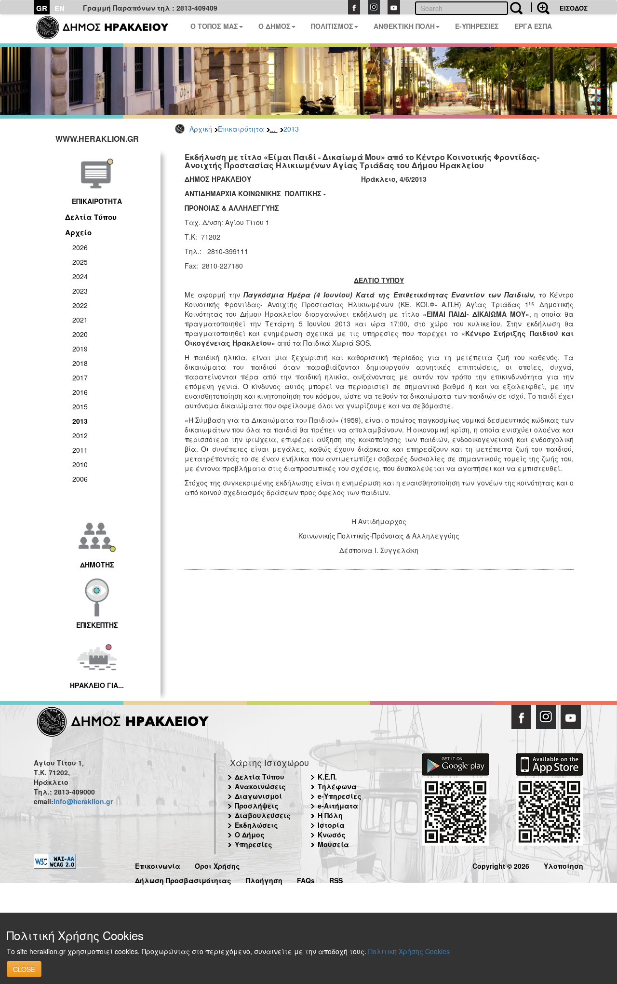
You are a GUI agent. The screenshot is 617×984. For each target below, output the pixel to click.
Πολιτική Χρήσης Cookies (409, 951)
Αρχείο (78, 232)
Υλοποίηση (563, 864)
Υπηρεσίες (253, 844)
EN (59, 8)
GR (41, 8)
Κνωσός (332, 834)
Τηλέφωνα (337, 786)
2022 (80, 305)
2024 (80, 276)
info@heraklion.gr (83, 801)
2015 (80, 406)
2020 (80, 334)
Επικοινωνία (157, 864)
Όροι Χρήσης (217, 864)
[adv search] (540, 7)
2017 (80, 377)
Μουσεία (333, 844)
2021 (80, 319)
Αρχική (200, 129)
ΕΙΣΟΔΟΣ (574, 8)
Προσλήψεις (257, 805)
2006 (80, 479)
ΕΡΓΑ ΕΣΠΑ (533, 26)
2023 (80, 291)
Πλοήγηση (264, 879)
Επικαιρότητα (241, 129)
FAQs (306, 879)
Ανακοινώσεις (260, 786)
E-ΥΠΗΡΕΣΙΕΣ (477, 26)
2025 (80, 262)
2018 (80, 363)
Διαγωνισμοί (258, 796)
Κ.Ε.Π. (327, 777)
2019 (80, 348)
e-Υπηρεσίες (340, 796)
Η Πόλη (330, 815)
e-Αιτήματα (338, 805)
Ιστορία (331, 825)
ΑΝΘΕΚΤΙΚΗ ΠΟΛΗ (404, 26)
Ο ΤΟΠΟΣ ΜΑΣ (214, 26)
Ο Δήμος (250, 834)
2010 (80, 464)
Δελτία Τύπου (91, 217)
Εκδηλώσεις (256, 825)
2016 (80, 392)
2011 (80, 450)
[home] (108, 28)
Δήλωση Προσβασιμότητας (183, 879)
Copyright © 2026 (500, 864)
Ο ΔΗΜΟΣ (274, 26)
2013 (291, 129)
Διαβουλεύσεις (263, 815)
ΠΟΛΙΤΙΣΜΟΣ (332, 26)
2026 (80, 247)
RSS (336, 879)
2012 (80, 435)
